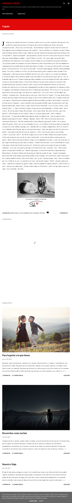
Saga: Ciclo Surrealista (23, 213)
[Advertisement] (36, 283)
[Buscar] (64, 3)
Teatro (42, 213)
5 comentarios (17, 484)
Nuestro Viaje (9, 464)
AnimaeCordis (11, 3)
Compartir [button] (64, 213)
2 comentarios (17, 453)
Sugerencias (21, 13)
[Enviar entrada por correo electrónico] (48, 213)
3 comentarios (17, 375)
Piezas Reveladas (7, 13)
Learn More (33, 501)
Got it (41, 501)
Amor (12, 213)
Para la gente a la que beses (16, 355)
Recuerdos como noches (14, 433)
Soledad (36, 213)
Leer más (67, 375)
